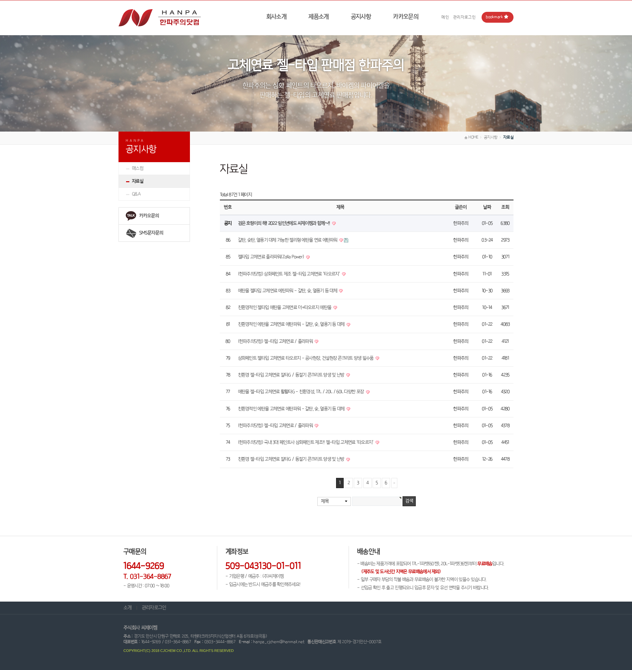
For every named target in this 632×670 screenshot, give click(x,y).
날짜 (487, 207)
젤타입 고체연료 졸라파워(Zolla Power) (271, 257)
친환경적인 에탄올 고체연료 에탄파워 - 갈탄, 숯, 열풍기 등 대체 (292, 324)
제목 (325, 501)
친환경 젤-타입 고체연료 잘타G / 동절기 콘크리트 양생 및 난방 (291, 375)
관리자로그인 (464, 17)
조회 (505, 207)
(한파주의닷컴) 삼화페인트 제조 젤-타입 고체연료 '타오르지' (289, 274)
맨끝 (394, 483)
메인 (445, 17)
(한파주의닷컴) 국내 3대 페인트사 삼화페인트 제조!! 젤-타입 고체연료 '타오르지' (306, 442)
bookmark (494, 16)
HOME (472, 137)
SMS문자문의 (151, 233)
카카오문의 (405, 16)
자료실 (137, 181)
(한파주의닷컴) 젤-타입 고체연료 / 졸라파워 (276, 341)
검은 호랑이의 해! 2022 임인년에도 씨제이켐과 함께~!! (284, 223)
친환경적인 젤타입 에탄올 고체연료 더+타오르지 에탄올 (285, 307)
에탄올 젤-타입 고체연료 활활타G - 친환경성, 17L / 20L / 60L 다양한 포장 (301, 391)
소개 (127, 607)
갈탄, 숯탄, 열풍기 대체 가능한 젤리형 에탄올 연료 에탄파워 (288, 240)
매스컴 (137, 168)
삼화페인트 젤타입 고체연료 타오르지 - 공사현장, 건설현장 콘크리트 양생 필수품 (306, 358)
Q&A (136, 194)
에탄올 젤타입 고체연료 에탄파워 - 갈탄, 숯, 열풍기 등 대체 (288, 290)
